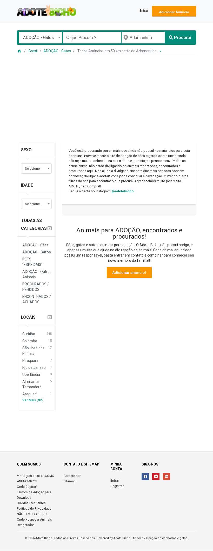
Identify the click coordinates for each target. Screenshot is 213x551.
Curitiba (37, 334)
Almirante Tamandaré (37, 384)
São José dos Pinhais (37, 351)
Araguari (37, 394)
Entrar (143, 10)
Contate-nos (72, 476)
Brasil (33, 51)
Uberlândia (37, 374)
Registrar (117, 486)
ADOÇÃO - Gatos (57, 51)
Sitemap (69, 481)
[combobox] (40, 37)
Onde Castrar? (27, 487)
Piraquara (37, 360)
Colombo (37, 341)
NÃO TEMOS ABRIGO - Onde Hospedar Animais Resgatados (34, 519)
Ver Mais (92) (32, 400)
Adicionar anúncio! (129, 272)
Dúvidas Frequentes (31, 503)
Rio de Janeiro (37, 367)
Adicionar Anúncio (174, 11)
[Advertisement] (106, 95)
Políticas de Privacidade (34, 508)
